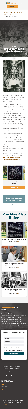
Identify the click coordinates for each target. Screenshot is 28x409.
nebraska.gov (6, 404)
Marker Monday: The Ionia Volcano (14, 182)
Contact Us (3, 391)
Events (11, 368)
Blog (14, 46)
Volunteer (17, 368)
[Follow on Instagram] (6, 375)
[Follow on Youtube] (12, 375)
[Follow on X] (9, 375)
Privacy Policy (6, 371)
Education (5, 368)
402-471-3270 (4, 386)
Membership (17, 366)
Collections (6, 366)
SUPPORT (3, 389)
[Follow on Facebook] (4, 375)
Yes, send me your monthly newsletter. (14, 350)
